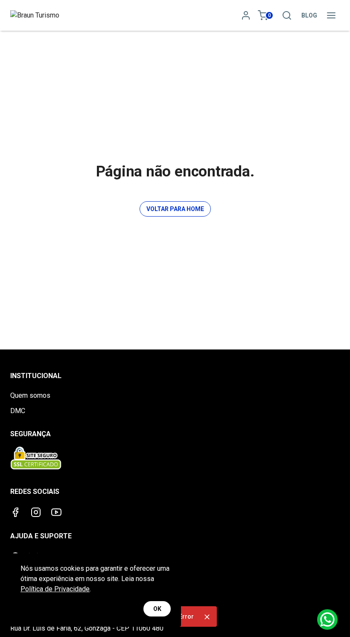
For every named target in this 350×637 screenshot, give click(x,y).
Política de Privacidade (55, 589)
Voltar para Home (175, 208)
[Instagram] (35, 512)
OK (157, 608)
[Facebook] (15, 512)
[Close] (207, 617)
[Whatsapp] (327, 619)
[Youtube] (56, 512)
